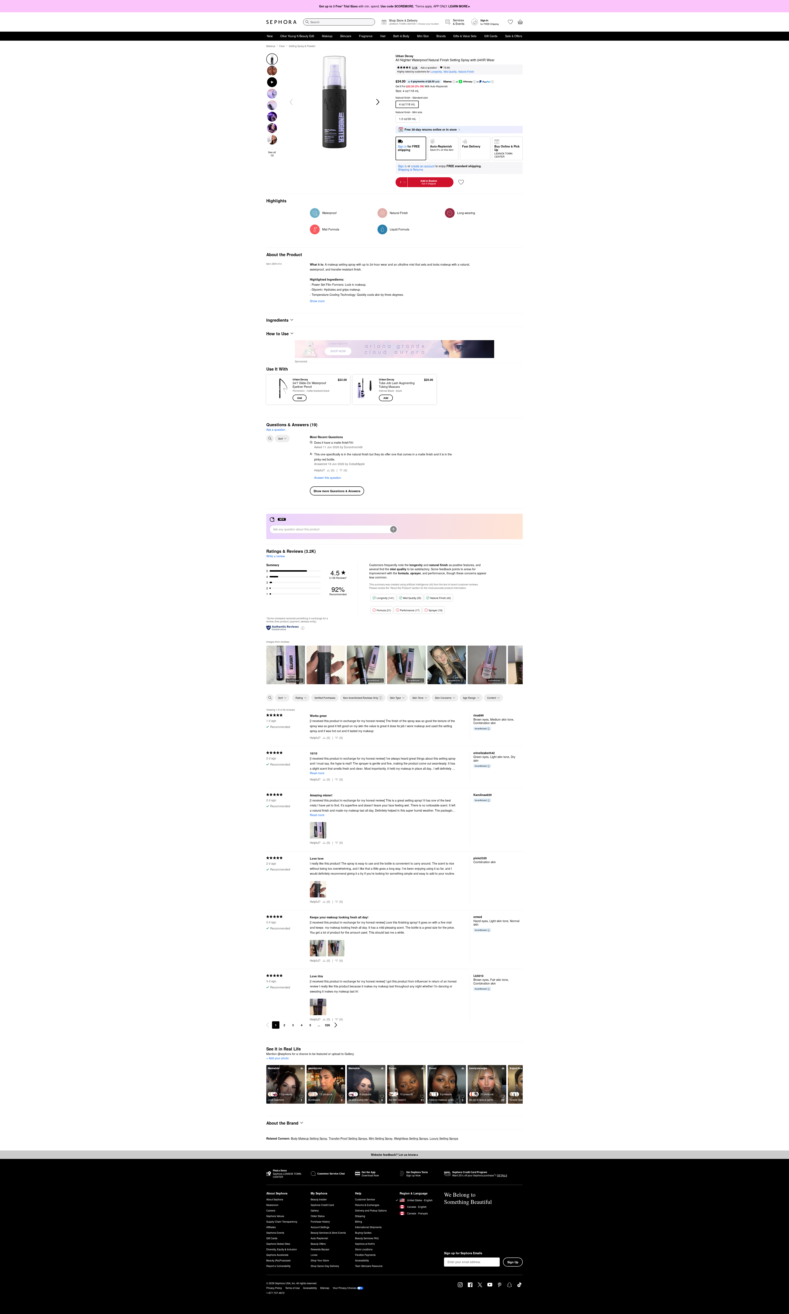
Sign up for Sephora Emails (463, 1253)
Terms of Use (292, 1288)
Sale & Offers (513, 36)
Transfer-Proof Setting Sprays (348, 1138)
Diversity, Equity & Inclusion (281, 1249)
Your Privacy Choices (344, 1288)
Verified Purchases (324, 697)
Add (299, 398)
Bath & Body (401, 36)
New (270, 36)
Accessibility (362, 1260)
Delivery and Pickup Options (371, 1210)
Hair (383, 36)
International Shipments (368, 1227)
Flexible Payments (365, 1254)
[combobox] (339, 21)
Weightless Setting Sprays (411, 1138)
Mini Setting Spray (380, 1138)
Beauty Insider (319, 1199)
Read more (317, 773)
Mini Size (423, 36)
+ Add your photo (277, 1058)
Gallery (315, 1210)
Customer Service (365, 1199)
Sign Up (512, 1262)
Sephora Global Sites (278, 1243)
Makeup (327, 36)
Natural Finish (466, 71)
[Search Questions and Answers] (270, 438)
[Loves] (510, 22)
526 (327, 1025)
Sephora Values (275, 1216)
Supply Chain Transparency (281, 1221)
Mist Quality (450, 71)
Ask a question (429, 67)
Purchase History (320, 1221)
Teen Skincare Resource (369, 1266)
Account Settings (320, 1227)
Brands (441, 36)
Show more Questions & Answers (337, 491)
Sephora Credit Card (322, 1205)
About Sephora (274, 1199)
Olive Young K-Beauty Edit (297, 36)
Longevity (436, 71)
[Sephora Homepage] (281, 22)
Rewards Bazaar (320, 1249)
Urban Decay (404, 56)
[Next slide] (377, 102)
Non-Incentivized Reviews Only (360, 697)
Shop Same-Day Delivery (325, 1266)
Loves (314, 1254)
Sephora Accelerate (277, 1254)
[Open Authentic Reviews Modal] (302, 628)
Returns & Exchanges (367, 1205)
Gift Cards (490, 36)
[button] (454, 82)
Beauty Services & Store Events (328, 1232)
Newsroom (272, 1205)
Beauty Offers (318, 1243)
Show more (317, 301)
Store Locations (364, 1249)
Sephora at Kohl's (365, 1243)
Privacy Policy (274, 1288)
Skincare (345, 36)
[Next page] (335, 1025)
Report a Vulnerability (278, 1266)
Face (282, 46)
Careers (270, 1210)
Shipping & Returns (410, 169)
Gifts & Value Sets (464, 36)
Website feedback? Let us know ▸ (394, 1155)
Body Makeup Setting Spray (309, 1138)
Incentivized (293, 680)
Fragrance (366, 36)
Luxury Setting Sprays (444, 1138)
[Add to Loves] (461, 182)
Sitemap (324, 1288)
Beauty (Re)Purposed (278, 1260)
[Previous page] (267, 1025)
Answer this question (327, 478)
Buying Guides (363, 1232)
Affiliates (271, 1227)
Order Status (318, 1216)
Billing (358, 1221)
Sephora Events (275, 1232)
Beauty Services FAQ (366, 1238)
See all (272, 153)
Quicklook (280, 398)
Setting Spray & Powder (302, 46)
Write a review (275, 556)
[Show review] (326, 665)
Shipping (360, 1216)
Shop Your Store (320, 1260)
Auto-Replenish (319, 1238)
